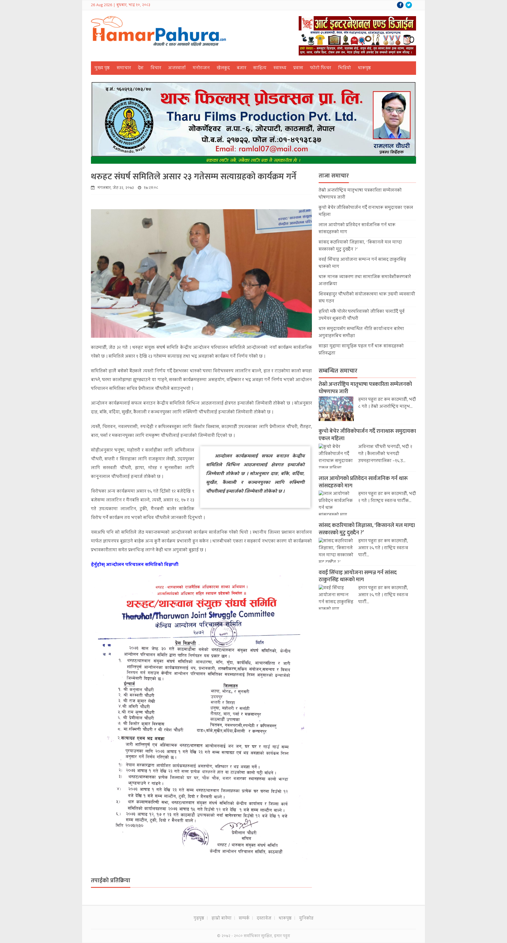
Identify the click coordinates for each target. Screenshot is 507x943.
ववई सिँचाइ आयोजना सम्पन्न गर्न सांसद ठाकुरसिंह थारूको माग (358, 576)
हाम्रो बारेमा (221, 918)
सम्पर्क (244, 918)
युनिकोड (306, 918)
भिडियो (344, 68)
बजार (241, 68)
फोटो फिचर (320, 68)
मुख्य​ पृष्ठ (102, 68)
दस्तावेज (264, 918)
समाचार (124, 68)
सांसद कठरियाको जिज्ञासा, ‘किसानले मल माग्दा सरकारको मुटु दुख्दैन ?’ (367, 529)
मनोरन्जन (201, 68)
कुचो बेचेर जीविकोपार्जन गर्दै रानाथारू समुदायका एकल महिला (367, 435)
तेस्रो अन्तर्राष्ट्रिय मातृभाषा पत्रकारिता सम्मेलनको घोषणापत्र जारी (365, 388)
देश (140, 68)
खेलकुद (223, 68)
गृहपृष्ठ (199, 918)
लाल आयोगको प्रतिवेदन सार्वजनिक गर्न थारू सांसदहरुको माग (363, 482)
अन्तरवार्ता (177, 68)
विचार (156, 68)
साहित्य (259, 68)
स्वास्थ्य (279, 68)
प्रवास (298, 68)
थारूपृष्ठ (364, 68)
